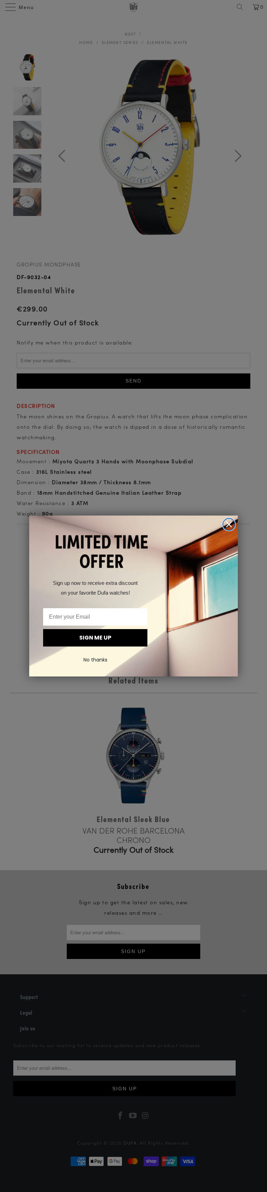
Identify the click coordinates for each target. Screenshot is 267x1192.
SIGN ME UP (95, 638)
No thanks (95, 659)
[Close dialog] (229, 524)
